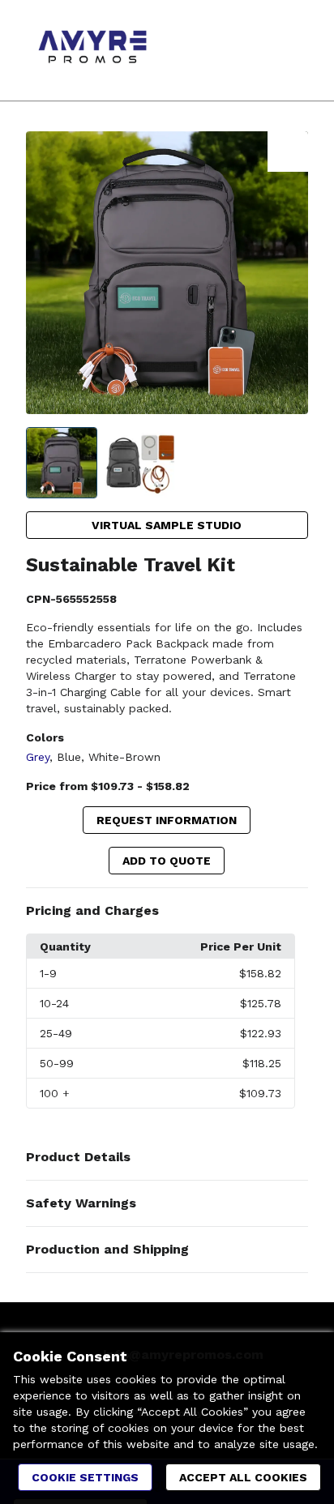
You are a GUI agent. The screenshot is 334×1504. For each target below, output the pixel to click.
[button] (167, 911)
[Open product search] (257, 50)
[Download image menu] (288, 151)
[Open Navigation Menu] (289, 50)
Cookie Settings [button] (85, 1477)
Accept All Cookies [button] (243, 1477)
